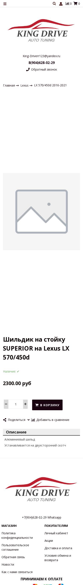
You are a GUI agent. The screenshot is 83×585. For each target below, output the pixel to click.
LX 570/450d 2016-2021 (50, 85)
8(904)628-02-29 (42, 62)
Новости (7, 564)
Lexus (24, 85)
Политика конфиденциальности (17, 535)
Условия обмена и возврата (57, 557)
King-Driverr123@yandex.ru (41, 56)
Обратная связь (13, 557)
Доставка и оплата (58, 548)
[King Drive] (41, 30)
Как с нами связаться (17, 572)
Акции (48, 541)
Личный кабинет (56, 533)
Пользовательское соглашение (15, 547)
